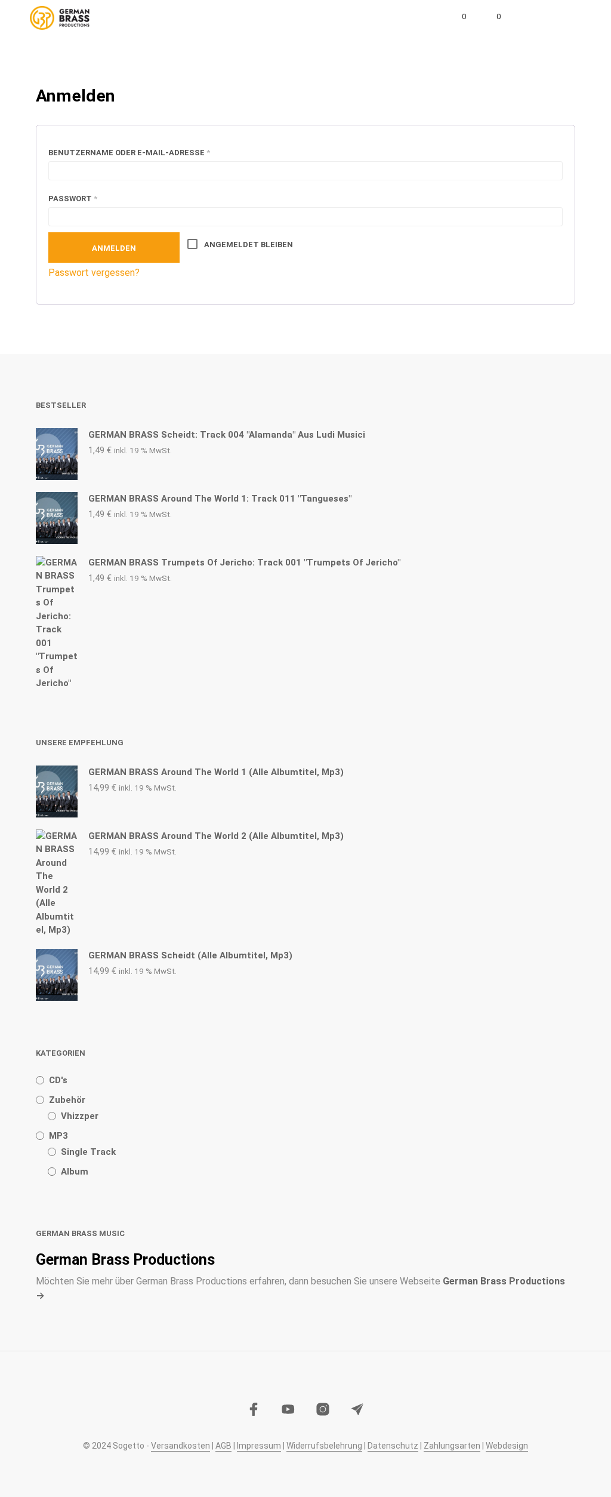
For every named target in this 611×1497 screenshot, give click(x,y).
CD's (58, 1080)
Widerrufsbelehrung (324, 1445)
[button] (456, 17)
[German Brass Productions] (253, 1409)
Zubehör (67, 1100)
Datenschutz (393, 1445)
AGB (223, 1445)
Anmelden (114, 248)
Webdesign (507, 1445)
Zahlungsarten (452, 1445)
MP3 (58, 1135)
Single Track (88, 1151)
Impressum (259, 1445)
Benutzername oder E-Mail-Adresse (157, 152)
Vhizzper (79, 1116)
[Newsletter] (357, 1409)
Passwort (101, 198)
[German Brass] (288, 1409)
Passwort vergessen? (94, 272)
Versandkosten (180, 1445)
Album (74, 1171)
